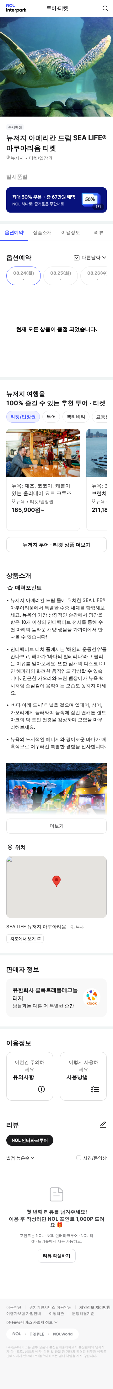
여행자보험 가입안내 (23, 1313)
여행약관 (56, 1313)
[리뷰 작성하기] (103, 1125)
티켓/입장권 (23, 417)
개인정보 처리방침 (94, 1307)
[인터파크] (13, 8)
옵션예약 (14, 232)
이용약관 (13, 1307)
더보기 (57, 826)
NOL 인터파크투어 (30, 1140)
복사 (80, 927)
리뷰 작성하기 (56, 1255)
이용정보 (70, 232)
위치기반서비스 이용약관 (50, 1307)
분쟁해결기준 (83, 1313)
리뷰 (99, 232)
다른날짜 (91, 257)
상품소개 (42, 232)
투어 (51, 417)
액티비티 (76, 417)
